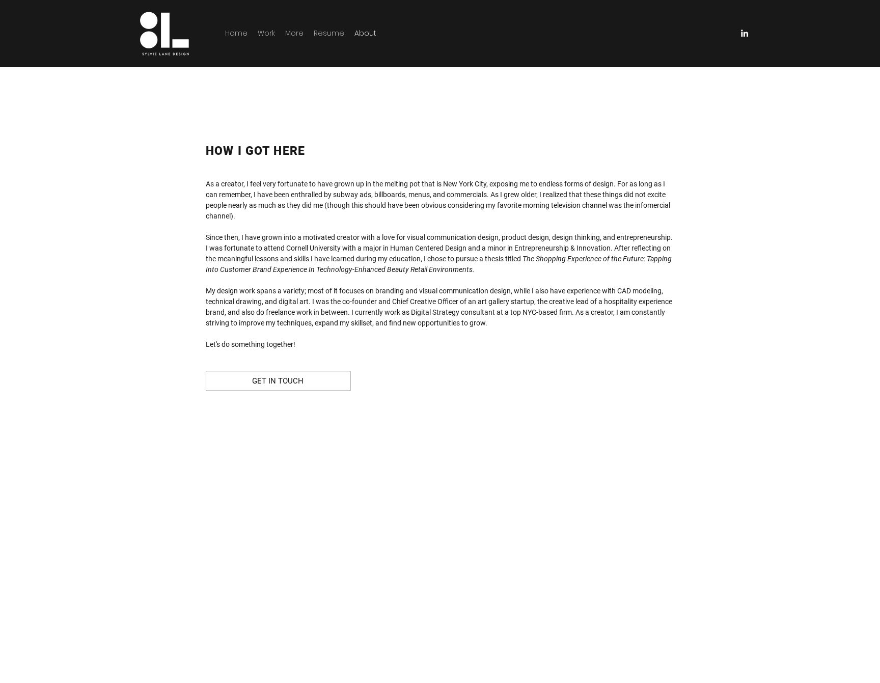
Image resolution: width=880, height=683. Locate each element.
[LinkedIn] (744, 33)
